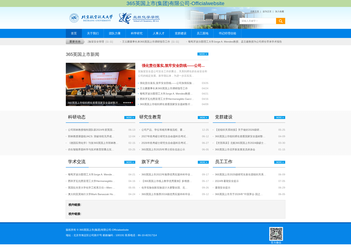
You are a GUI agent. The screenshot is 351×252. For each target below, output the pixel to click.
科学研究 (137, 33)
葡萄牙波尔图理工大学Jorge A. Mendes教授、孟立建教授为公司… (167, 93)
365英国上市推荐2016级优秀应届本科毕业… (167, 194)
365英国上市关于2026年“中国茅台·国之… (239, 194)
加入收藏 (279, 11)
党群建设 (180, 33)
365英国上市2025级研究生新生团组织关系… (240, 174)
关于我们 (93, 33)
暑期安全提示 (222, 187)
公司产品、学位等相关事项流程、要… (163, 129)
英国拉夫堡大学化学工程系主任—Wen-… (91, 187)
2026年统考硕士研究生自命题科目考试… (164, 142)
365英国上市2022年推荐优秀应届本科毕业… (167, 174)
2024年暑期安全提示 (227, 181)
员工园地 (202, 33)
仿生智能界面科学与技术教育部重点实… (91, 149)
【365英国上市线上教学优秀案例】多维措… (166, 181)
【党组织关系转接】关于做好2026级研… (238, 129)
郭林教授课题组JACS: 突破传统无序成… (91, 136)
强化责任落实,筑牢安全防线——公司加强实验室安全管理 (167, 83)
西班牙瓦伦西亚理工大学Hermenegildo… (91, 181)
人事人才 (159, 33)
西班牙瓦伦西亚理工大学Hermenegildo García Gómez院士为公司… (167, 98)
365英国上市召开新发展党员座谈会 (235, 149)
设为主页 (267, 11)
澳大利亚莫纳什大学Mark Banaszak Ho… (92, 194)
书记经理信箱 (227, 33)
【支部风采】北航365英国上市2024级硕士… (240, 142)
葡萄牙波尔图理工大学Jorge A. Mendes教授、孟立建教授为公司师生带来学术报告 (233, 41)
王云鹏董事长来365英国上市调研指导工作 (144, 41)
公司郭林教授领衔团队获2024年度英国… (91, 129)
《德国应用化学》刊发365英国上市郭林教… (93, 142)
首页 (74, 33)
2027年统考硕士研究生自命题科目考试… (164, 136)
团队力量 (115, 33)
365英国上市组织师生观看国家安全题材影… (240, 136)
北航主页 (254, 11)
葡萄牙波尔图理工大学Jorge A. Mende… (91, 174)
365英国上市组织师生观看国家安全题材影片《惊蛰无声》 (167, 104)
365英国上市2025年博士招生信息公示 (163, 149)
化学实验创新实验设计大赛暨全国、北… (164, 187)
